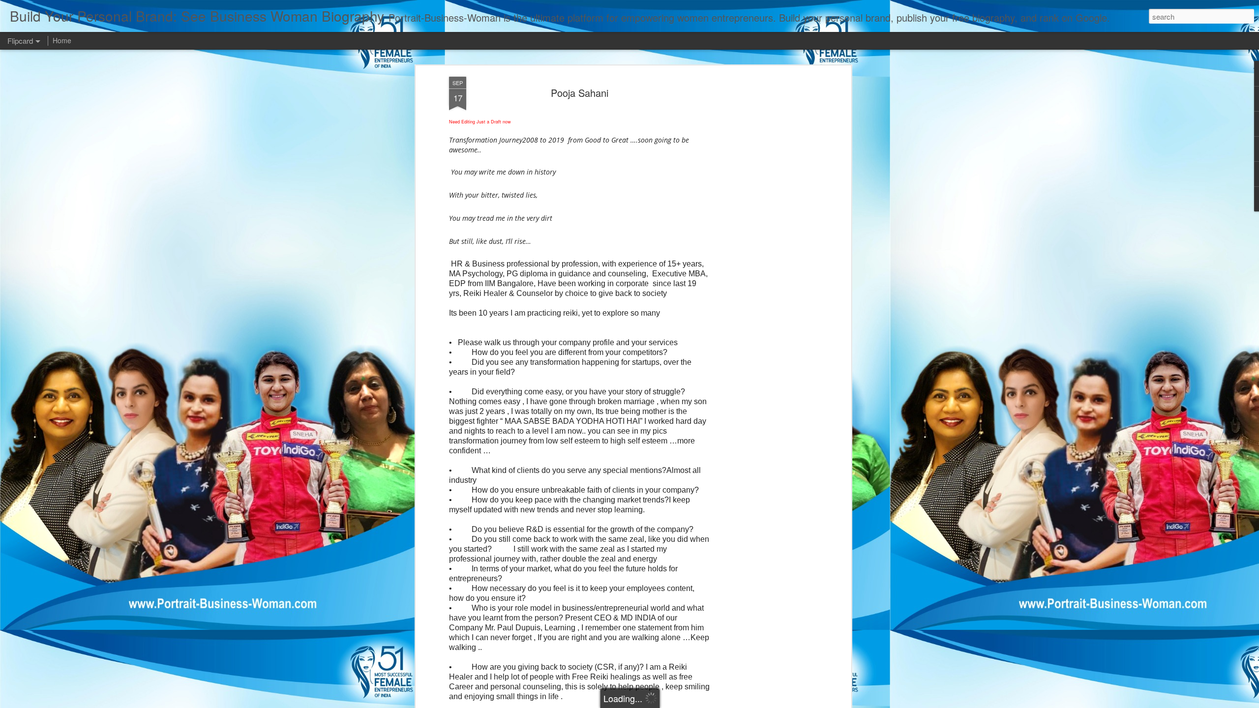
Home (62, 40)
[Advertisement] (764, 231)
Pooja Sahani (579, 93)
